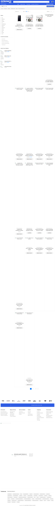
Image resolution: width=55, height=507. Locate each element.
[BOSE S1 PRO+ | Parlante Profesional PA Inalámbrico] (2, 58)
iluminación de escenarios (22, 497)
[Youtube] (2, 6)
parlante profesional (35, 500)
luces (37, 497)
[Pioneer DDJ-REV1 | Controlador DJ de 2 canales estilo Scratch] (2, 63)
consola (25, 495)
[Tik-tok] (6, 6)
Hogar (17, 8)
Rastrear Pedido (50, 4)
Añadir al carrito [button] (19, 29)
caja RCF (21, 495)
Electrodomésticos (19, 23)
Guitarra (50, 495)
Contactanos (28, 4)
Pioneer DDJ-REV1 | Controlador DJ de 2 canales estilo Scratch (8, 61)
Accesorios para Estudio (5, 43)
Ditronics (46, 495)
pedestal (41, 500)
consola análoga (30, 495)
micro (8, 498)
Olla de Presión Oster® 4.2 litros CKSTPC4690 (49, 155)
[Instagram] (3, 6)
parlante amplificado (28, 500)
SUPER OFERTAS (50, 6)
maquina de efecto (42, 497)
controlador (35, 495)
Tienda (18, 4)
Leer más (29, 28)
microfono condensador (19, 498)
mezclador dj (49, 497)
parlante (9, 500)
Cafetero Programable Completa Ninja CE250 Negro (49, 230)
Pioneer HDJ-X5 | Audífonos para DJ (8, 66)
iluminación (15, 497)
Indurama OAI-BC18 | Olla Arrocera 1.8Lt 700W (39, 230)
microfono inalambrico (27, 498)
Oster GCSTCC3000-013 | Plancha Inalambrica (39, 249)
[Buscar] (48, 2)
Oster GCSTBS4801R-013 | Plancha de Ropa (19, 324)
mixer (33, 498)
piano (45, 500)
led (34, 497)
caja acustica (10, 495)
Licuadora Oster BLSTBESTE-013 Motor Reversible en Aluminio (19, 230)
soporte (49, 500)
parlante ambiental (20, 500)
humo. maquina (10, 497)
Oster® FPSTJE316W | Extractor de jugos (19, 155)
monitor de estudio (38, 498)
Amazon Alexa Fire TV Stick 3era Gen (29, 381)
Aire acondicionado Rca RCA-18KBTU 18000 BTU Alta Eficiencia (49, 81)
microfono (12, 498)
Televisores (3, 44)
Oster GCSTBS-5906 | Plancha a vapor (19, 305)
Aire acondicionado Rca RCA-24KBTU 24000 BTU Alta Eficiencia (39, 26)
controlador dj (41, 495)
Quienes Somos (22, 4)
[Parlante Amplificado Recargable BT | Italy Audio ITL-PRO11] (2, 52)
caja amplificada (15, 495)
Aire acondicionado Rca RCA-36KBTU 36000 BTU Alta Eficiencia (29, 26)
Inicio (2, 8)
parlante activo (14, 500)
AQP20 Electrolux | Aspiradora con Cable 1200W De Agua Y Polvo (29, 230)
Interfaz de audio (30, 497)
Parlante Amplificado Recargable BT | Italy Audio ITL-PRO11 (8, 50)
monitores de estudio (46, 498)
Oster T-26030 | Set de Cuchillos (29, 249)
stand (52, 500)
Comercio (5, 8)
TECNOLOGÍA (13, 8)
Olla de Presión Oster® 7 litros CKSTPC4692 (39, 155)
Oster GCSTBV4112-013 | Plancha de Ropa (49, 249)
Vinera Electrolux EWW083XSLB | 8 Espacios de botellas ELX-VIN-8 (19, 26)
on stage (51, 498)
